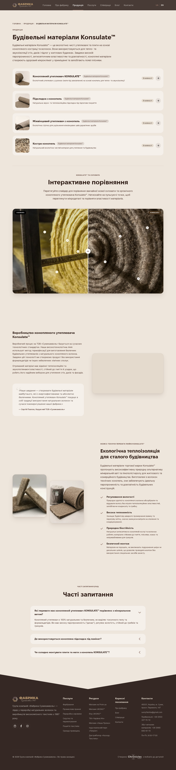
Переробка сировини (72, 714)
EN (162, 5)
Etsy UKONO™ (95, 714)
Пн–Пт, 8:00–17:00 (149, 735)
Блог (117, 5)
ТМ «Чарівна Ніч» (96, 718)
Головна (47, 5)
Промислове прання (72, 709)
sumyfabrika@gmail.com (151, 712)
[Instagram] (27, 726)
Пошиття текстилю (71, 726)
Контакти (128, 5)
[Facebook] (21, 726)
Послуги (91, 5)
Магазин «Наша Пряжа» (99, 723)
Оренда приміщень (71, 731)
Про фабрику (62, 5)
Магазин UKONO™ (97, 709)
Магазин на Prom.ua (97, 704)
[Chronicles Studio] (135, 757)
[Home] (22, 5)
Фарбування (68, 704)
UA (157, 5)
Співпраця (105, 5)
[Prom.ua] (15, 726)
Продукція (78, 5)
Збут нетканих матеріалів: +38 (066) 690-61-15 (151, 727)
